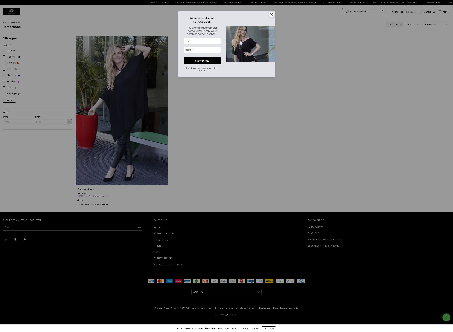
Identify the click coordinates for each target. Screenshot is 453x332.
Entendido (268, 328)
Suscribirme (202, 60)
